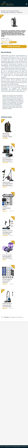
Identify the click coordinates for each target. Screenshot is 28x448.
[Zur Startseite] (7, 3)
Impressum (7, 446)
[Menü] (26, 4)
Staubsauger (19, 12)
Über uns (3, 446)
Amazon (3, 40)
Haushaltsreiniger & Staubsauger (8, 12)
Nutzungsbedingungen (16, 446)
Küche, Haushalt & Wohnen (13, 10)
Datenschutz (24, 446)
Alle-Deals (3, 10)
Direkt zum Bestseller (14, 46)
